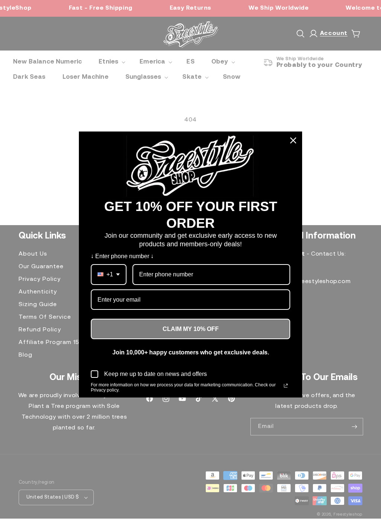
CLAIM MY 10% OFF (191, 329)
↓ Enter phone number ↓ (122, 256)
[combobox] (109, 274)
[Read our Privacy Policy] (285, 385)
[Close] (293, 140)
